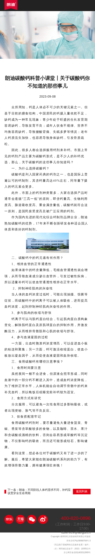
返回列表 (81, 491)
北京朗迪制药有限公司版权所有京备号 (71, 539)
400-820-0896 (76, 518)
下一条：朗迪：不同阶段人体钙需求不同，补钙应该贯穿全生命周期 (39, 491)
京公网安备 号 (77, 553)
